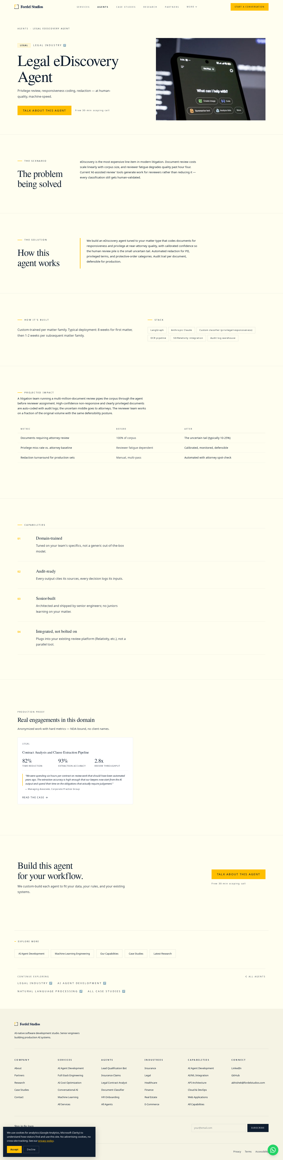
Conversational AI (68, 1090)
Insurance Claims (111, 1075)
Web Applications (198, 1097)
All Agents (107, 1104)
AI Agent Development (31, 953)
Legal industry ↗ (35, 983)
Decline (31, 1149)
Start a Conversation (250, 6)
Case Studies (126, 7)
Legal (148, 1075)
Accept (14, 1149)
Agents (103, 7)
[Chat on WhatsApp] (273, 1150)
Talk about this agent (44, 110)
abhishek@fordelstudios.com (248, 1082)
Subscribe (258, 1127)
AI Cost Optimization (69, 1082)
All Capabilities (196, 1104)
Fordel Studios (32, 6)
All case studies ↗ (107, 991)
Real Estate (151, 1097)
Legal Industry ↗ (50, 45)
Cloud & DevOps (197, 1090)
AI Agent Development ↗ (82, 983)
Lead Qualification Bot (114, 1068)
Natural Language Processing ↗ (50, 991)
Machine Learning (68, 1097)
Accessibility (262, 1151)
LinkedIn (236, 1068)
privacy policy (46, 1140)
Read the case (33, 797)
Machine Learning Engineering (72, 953)
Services (83, 7)
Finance (149, 1090)
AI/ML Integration (198, 1075)
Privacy (237, 1151)
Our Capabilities (109, 953)
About (18, 1068)
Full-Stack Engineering (70, 1075)
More (191, 6)
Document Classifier (112, 1090)
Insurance (150, 1068)
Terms (248, 1151)
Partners (172, 7)
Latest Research (163, 953)
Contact (18, 1097)
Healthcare (151, 1082)
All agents (257, 976)
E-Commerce (152, 1104)
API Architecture (197, 1082)
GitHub (235, 1075)
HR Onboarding (110, 1097)
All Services (64, 1104)
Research (150, 7)
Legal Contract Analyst (114, 1082)
